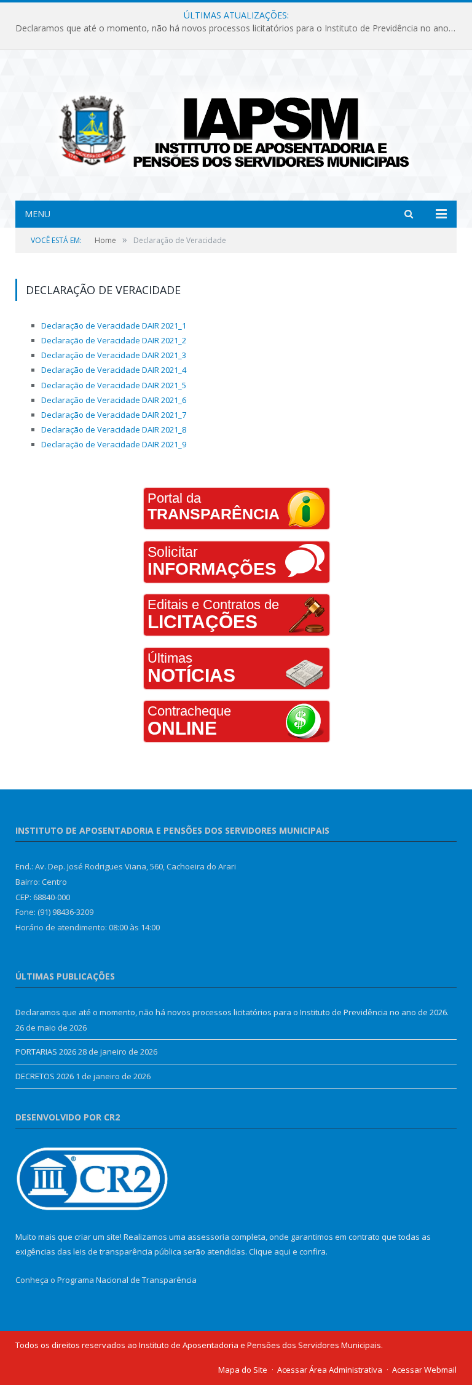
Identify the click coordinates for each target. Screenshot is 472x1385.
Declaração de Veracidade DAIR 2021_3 (113, 355)
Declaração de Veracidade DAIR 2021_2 (113, 340)
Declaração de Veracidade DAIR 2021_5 (113, 385)
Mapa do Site (242, 1369)
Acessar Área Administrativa (329, 1369)
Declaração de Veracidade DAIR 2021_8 (113, 429)
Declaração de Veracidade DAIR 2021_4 (113, 369)
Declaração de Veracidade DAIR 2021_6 (113, 399)
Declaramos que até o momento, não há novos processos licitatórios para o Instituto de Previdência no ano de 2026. (239, 28)
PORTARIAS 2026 (45, 1051)
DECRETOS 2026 (44, 1076)
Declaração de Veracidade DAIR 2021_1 (113, 325)
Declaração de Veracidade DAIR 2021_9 (113, 444)
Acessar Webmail (424, 1369)
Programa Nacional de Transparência (127, 1279)
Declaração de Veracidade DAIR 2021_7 (113, 414)
